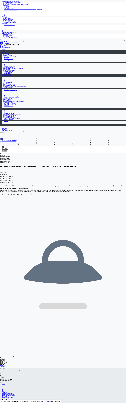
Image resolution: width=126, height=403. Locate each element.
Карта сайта (4, 396)
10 (1, 139)
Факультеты (4, 386)
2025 (1, 133)
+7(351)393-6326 (3, 45)
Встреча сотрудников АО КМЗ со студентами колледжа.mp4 (14, 354)
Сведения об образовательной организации (10, 385)
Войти (3, 49)
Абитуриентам (5, 387)
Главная (3, 384)
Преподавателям (5, 389)
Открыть (2, 356)
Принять (57, 401)
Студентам (4, 388)
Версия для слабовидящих (5, 47)
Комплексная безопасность (7, 397)
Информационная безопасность (8, 394)
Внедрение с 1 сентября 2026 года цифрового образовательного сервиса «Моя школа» (8, 141)
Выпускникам (4, 390)
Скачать (5, 356)
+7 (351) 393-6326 (3, 371)
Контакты (4, 391)
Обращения (4, 392)
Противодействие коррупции (7, 393)
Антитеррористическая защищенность (9, 395)
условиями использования (44, 401)
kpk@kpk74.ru (2, 46)
